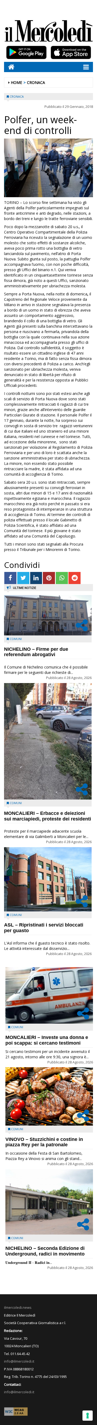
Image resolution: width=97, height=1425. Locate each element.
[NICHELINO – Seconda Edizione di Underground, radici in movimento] (49, 1202)
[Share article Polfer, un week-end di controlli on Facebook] (10, 578)
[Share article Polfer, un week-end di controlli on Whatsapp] (62, 578)
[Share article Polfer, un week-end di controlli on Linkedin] (36, 578)
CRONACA (36, 82)
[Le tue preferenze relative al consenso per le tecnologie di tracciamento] (87, 1415)
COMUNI (16, 639)
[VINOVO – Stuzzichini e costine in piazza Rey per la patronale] (49, 1096)
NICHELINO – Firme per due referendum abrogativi (36, 651)
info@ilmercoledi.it (19, 1391)
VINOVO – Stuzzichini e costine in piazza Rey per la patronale (44, 1142)
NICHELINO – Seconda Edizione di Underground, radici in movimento (45, 1251)
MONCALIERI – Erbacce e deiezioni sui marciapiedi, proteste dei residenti (47, 816)
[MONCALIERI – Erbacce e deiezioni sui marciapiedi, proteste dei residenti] (48, 741)
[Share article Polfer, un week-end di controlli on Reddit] (74, 578)
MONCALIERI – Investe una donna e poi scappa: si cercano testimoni (46, 1040)
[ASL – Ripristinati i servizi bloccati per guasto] (48, 879)
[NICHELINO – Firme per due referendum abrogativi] (48, 615)
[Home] (9, 67)
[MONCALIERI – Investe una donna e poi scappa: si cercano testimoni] (49, 995)
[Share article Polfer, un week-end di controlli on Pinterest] (49, 578)
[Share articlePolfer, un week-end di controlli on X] (23, 578)
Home (16, 82)
